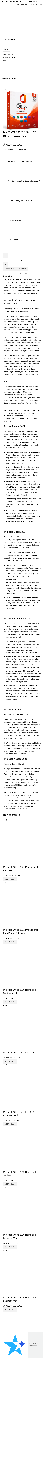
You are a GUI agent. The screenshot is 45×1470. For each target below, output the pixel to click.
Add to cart (9, 269)
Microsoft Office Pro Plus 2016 (18, 1052)
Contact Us (6, 1410)
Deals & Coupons (8, 1402)
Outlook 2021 (13, 738)
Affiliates (5, 1394)
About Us (5, 1363)
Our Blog (5, 1406)
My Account (6, 1390)
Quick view (5, 863)
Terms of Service (8, 1379)
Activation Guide (8, 1398)
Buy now (22, 269)
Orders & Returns (8, 1371)
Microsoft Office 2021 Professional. (17, 311)
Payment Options (8, 1383)
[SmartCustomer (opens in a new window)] (15, 1345)
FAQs (4, 1367)
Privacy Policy (7, 1375)
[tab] (22, 273)
